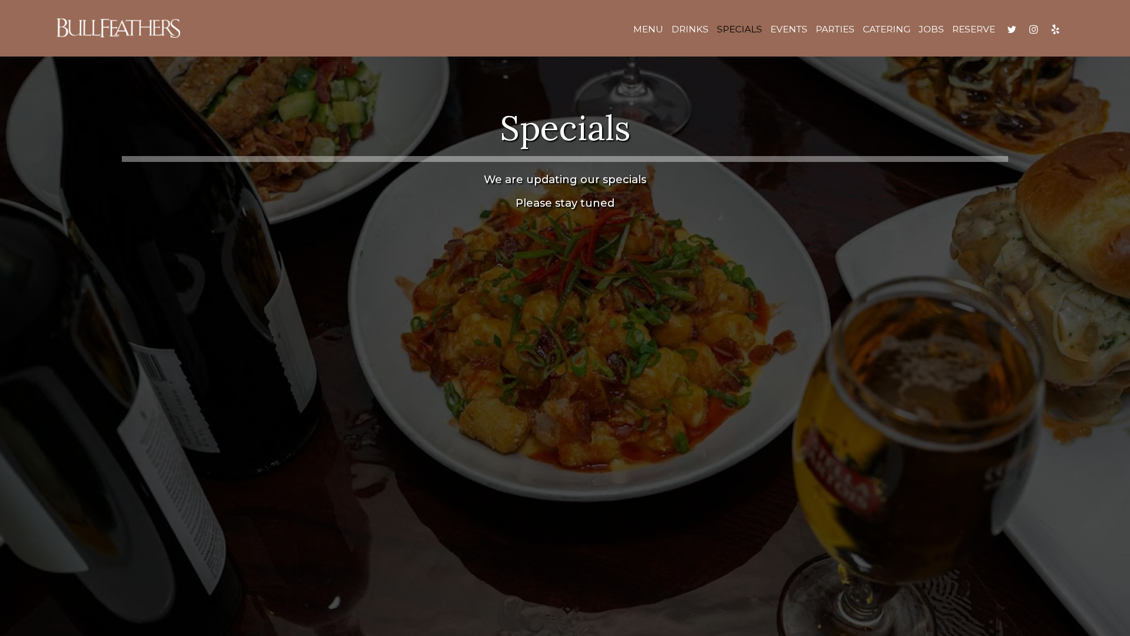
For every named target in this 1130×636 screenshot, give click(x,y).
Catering (886, 29)
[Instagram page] (1033, 29)
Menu (648, 29)
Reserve (973, 29)
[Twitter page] (1011, 29)
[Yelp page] (1055, 29)
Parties (835, 29)
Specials (739, 29)
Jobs (931, 29)
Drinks (690, 29)
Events (788, 29)
